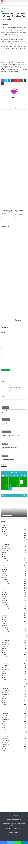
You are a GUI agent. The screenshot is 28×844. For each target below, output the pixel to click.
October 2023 (5, 586)
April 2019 (4, 680)
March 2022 (4, 625)
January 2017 (5, 736)
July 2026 (4, 527)
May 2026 (4, 531)
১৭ (10, 485)
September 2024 (6, 563)
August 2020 (5, 646)
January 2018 (5, 711)
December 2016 (5, 738)
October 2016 (5, 742)
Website (3, 359)
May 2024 (4, 571)
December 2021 (5, 629)
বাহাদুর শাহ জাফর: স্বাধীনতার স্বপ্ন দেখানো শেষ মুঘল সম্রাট (10, 435)
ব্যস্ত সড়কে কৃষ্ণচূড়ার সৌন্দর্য (7, 515)
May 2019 (4, 677)
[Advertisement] (14, 766)
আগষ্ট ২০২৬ (14, 472)
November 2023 (5, 584)
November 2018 (5, 690)
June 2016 (4, 750)
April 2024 (4, 573)
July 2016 (4, 748)
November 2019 (5, 665)
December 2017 (5, 713)
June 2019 (4, 675)
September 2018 (5, 694)
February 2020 (5, 659)
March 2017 (4, 732)
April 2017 (4, 730)
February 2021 (5, 634)
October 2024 (5, 561)
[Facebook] (2, 80)
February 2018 (5, 709)
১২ (17, 482)
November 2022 (5, 609)
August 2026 (5, 525)
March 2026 (4, 536)
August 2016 (4, 746)
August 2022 (5, 615)
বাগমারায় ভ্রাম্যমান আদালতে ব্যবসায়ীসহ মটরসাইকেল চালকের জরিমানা (19, 212)
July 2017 (4, 723)
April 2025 (4, 558)
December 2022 (5, 606)
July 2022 (4, 617)
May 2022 (4, 621)
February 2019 (5, 684)
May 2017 (4, 727)
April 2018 (4, 705)
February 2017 (5, 734)
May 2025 (4, 556)
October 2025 (5, 546)
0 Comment (5, 407)
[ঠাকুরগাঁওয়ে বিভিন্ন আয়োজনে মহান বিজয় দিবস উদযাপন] (21, 267)
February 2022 (5, 627)
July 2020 (4, 648)
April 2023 (4, 598)
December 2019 (5, 663)
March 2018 (4, 707)
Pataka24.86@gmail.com (15, 828)
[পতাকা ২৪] (5, 3)
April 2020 (4, 654)
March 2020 (4, 657)
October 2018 (5, 692)
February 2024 (5, 577)
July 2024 (4, 567)
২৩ (6, 488)
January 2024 (5, 579)
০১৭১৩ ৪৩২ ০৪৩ (15, 832)
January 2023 (5, 604)
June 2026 (4, 529)
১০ (10, 482)
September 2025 (6, 548)
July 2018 (4, 698)
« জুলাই (3, 495)
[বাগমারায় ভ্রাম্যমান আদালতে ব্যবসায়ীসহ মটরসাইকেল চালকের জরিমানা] (21, 158)
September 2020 (6, 644)
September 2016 (5, 744)
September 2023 (6, 588)
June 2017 (4, 725)
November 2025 (5, 544)
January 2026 (5, 540)
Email (2, 353)
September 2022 (6, 613)
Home (3, 8)
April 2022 (4, 623)
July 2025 (4, 552)
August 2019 (4, 671)
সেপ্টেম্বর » (24, 495)
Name (2, 348)
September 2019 (5, 669)
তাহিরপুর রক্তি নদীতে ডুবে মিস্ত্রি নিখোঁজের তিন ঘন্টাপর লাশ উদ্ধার (11, 410)
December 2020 (5, 638)
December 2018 (5, 688)
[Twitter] (5, 80)
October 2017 (5, 717)
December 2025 (5, 542)
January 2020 (5, 661)
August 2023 (5, 590)
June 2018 (4, 700)
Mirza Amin (5, 22)
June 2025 (4, 554)
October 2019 (5, 667)
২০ (21, 485)
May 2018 (4, 702)
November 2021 (5, 632)
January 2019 (5, 686)
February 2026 (5, 538)
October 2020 (5, 642)
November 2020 (5, 640)
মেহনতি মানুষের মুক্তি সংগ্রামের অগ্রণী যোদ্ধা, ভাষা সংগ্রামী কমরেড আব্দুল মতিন (13, 423)
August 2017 (4, 721)
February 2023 (5, 602)
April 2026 (4, 533)
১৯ (17, 485)
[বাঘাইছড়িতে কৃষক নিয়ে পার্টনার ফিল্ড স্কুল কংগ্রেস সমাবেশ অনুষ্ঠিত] (7, 158)
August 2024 (5, 565)
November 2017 (5, 715)
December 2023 (5, 581)
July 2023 (4, 592)
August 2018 (4, 696)
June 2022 (4, 619)
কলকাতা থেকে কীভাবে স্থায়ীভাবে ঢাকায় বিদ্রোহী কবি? (9, 447)
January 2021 (5, 636)
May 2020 (4, 652)
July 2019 (4, 673)
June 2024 (4, 569)
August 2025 (5, 550)
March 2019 (4, 682)
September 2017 (5, 719)
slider (7, 8)
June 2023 (4, 594)
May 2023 (4, 596)
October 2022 (5, 611)
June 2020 (4, 650)
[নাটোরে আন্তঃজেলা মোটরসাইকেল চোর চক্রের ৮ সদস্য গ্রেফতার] (7, 220)
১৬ (6, 485)
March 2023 (4, 600)
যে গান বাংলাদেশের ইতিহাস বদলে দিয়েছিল (8, 459)
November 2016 (5, 740)
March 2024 (4, 575)
